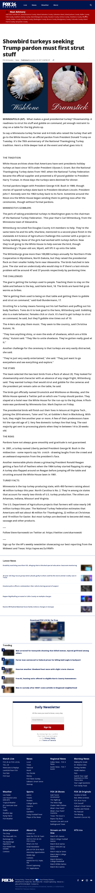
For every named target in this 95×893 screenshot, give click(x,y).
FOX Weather (8, 819)
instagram (87, 880)
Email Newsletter (33, 847)
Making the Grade (80, 762)
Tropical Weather (9, 802)
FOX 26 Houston (8, 60)
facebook (78, 880)
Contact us (31, 833)
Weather (7, 791)
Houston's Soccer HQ (82, 817)
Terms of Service (49, 740)
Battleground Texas (57, 824)
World (29, 770)
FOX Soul (6, 776)
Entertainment (10, 830)
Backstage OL (8, 839)
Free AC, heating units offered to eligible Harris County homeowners (46, 678)
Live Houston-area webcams (10, 799)
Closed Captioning (33, 865)
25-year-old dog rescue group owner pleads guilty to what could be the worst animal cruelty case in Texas (39, 577)
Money (29, 776)
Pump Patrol (7, 816)
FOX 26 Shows (57, 791)
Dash (28, 809)
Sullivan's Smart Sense (35, 781)
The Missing (78, 814)
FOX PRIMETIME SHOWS (9, 848)
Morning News (81, 758)
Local (29, 762)
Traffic (5, 810)
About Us (31, 830)
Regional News (58, 758)
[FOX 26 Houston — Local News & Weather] (10, 5)
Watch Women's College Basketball (57, 860)
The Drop (6, 833)
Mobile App (31, 855)
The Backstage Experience (8, 843)
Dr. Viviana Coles (80, 765)
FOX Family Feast (80, 786)
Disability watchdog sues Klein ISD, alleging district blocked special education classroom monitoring (40, 565)
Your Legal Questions (82, 783)
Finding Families (80, 767)
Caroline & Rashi (80, 795)
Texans (29, 798)
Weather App (8, 813)
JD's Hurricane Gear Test (10, 806)
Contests (6, 851)
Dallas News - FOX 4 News (58, 763)
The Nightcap (55, 800)
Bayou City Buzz (56, 819)
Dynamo (30, 806)
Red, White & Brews (81, 798)
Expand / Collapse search (90, 5)
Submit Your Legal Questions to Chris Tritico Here (81, 778)
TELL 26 (6, 765)
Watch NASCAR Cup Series (57, 848)
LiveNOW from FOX (10, 770)
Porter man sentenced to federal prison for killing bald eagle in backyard (48, 660)
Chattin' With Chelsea (58, 805)
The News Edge (56, 802)
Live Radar (7, 795)
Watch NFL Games (57, 836)
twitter (82, 880)
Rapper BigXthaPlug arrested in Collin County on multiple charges (27, 596)
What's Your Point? (57, 808)
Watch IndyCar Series (58, 851)
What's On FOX (32, 844)
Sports (30, 791)
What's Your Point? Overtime (57, 812)
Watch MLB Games (57, 844)
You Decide (31, 773)
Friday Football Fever (34, 814)
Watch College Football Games (59, 840)
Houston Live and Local (59, 821)
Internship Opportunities (36, 852)
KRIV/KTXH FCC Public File (35, 861)
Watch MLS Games (57, 867)
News (17, 60)
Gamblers (30, 812)
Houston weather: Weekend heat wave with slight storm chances (45, 669)
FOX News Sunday (33, 779)
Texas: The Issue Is (57, 816)
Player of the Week (34, 817)
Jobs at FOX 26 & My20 (35, 849)
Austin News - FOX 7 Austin (58, 768)
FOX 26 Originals (82, 791)
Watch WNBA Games (58, 864)
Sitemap (30, 784)
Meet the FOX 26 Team (35, 836)
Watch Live (8, 758)
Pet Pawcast (78, 812)
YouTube (6, 773)
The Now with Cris (10, 836)
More (56, 5)
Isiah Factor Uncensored (54, 796)
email (91, 880)
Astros (29, 795)
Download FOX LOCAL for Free (44, 620)
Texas (29, 765)
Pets (75, 773)
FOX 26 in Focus (80, 800)
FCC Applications (33, 868)
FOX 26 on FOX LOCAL (11, 762)
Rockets (30, 800)
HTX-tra (78, 830)
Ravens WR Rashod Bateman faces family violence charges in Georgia (28, 607)
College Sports (32, 803)
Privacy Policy (50, 738)
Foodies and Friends (81, 809)
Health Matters (79, 770)
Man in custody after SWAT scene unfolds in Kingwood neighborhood (46, 688)
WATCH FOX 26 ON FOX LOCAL (34, 840)
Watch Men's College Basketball (58, 855)
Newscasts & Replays (11, 767)
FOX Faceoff (78, 803)
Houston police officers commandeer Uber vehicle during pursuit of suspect (31, 586)
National (30, 767)
